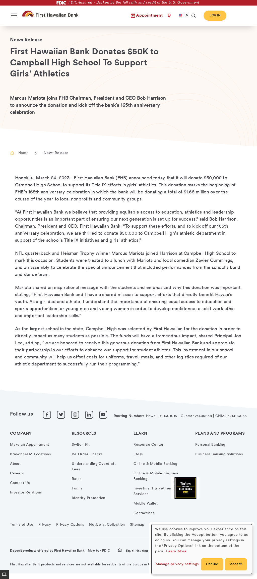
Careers (17, 473)
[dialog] (202, 549)
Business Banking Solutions (219, 454)
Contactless (144, 513)
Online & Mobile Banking (155, 464)
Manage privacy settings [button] (177, 564)
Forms (77, 488)
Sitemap (137, 525)
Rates (77, 479)
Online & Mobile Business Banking (156, 476)
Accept (236, 564)
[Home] (51, 14)
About (15, 464)
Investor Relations (26, 492)
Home (23, 153)
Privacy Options (70, 525)
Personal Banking (210, 445)
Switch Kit (81, 445)
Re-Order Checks (87, 454)
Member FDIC (99, 550)
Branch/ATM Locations (30, 454)
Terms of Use (21, 525)
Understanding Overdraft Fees (94, 466)
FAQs (138, 454)
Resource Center (149, 445)
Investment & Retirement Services (156, 491)
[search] (193, 16)
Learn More (176, 551)
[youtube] (103, 415)
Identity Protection (88, 498)
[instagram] (75, 415)
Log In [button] (215, 15)
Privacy (44, 525)
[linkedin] (89, 415)
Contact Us (20, 483)
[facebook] (47, 415)
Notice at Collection (107, 525)
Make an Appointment (29, 445)
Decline (212, 564)
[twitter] (61, 415)
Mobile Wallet (146, 504)
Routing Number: (129, 416)
